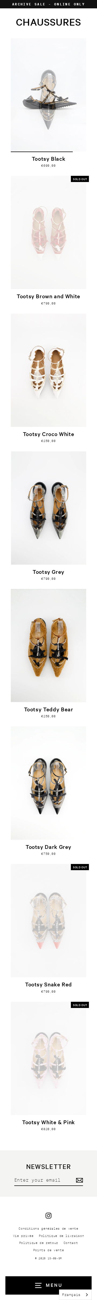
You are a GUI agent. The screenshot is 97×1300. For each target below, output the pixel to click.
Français (71, 1295)
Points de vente (48, 1250)
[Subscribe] (78, 1180)
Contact (71, 1242)
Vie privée (23, 1235)
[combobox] (75, 1294)
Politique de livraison (61, 1235)
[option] (48, 95)
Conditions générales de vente (48, 1228)
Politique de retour (38, 1242)
